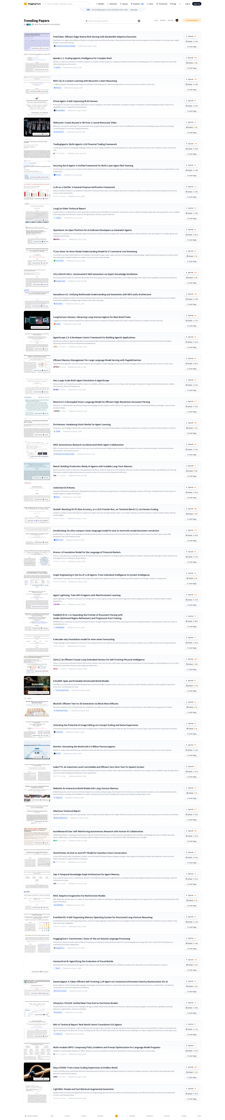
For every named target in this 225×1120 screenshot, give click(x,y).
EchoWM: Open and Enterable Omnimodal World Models (81, 680)
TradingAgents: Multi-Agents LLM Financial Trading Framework (85, 144)
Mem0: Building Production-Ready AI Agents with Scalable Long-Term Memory (92, 466)
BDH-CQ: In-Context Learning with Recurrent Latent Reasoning (85, 80)
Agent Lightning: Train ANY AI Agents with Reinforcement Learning (87, 595)
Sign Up (197, 4)
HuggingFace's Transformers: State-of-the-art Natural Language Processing (91, 938)
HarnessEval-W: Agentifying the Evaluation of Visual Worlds (83, 961)
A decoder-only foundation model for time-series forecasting (84, 639)
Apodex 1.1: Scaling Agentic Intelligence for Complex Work (82, 58)
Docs (151, 4)
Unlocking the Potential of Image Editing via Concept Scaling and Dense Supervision (95, 725)
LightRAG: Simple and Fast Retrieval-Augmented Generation (83, 1089)
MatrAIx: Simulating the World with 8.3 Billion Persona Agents (84, 746)
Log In (187, 4)
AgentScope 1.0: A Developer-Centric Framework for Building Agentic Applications (94, 337)
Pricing (173, 4)
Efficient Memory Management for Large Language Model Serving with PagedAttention (97, 360)
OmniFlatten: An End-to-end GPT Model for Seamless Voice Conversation (90, 852)
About (84, 1116)
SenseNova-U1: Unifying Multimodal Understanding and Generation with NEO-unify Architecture (102, 294)
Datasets (113, 4)
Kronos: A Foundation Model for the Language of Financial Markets (87, 552)
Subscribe (133, 10)
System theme (32, 1116)
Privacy (67, 1116)
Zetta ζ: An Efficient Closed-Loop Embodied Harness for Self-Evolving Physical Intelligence (99, 659)
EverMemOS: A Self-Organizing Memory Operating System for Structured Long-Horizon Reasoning (102, 917)
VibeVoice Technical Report (66, 810)
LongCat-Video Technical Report (69, 208)
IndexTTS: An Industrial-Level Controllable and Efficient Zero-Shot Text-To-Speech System (98, 766)
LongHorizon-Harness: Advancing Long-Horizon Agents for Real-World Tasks (92, 317)
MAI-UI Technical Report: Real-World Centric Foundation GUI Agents (87, 1024)
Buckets (138, 4)
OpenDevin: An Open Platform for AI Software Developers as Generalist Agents (92, 230)
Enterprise (163, 4)
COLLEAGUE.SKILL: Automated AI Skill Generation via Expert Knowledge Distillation (95, 274)
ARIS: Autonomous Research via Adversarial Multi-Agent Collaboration (88, 444)
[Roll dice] (139, 21)
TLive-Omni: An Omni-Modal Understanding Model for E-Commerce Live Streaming (95, 251)
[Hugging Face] (116, 1116)
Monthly (170, 20)
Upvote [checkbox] (192, 36)
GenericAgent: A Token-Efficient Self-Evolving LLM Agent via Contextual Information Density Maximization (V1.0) (110, 981)
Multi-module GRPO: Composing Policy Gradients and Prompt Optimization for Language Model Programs (106, 1047)
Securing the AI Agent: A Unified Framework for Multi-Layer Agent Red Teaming (93, 165)
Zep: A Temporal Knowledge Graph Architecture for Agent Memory (86, 874)
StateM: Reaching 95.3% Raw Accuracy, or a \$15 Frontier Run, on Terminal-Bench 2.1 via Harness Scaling (105, 509)
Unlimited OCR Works (64, 487)
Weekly (162, 20)
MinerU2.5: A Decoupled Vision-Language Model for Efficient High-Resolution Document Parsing (101, 401)
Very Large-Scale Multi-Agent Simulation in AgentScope (81, 380)
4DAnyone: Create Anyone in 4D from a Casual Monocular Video (85, 122)
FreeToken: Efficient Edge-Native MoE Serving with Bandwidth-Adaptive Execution (94, 36)
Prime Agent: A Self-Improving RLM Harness (75, 101)
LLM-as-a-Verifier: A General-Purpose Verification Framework (84, 187)
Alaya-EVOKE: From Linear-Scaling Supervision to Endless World (85, 1067)
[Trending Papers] (177, 20)
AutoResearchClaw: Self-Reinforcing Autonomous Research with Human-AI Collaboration (98, 831)
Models (101, 4)
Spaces (125, 4)
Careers (100, 1116)
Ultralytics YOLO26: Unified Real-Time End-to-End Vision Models (85, 1003)
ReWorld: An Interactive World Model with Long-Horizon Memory (85, 788)
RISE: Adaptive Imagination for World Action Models (79, 895)
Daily (156, 20)
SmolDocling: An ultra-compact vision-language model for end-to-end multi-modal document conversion (106, 530)
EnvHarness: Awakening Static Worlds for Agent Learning (82, 424)
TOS (51, 1116)
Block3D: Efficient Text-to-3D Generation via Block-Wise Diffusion (85, 703)
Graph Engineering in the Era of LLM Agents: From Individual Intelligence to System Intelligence (101, 574)
